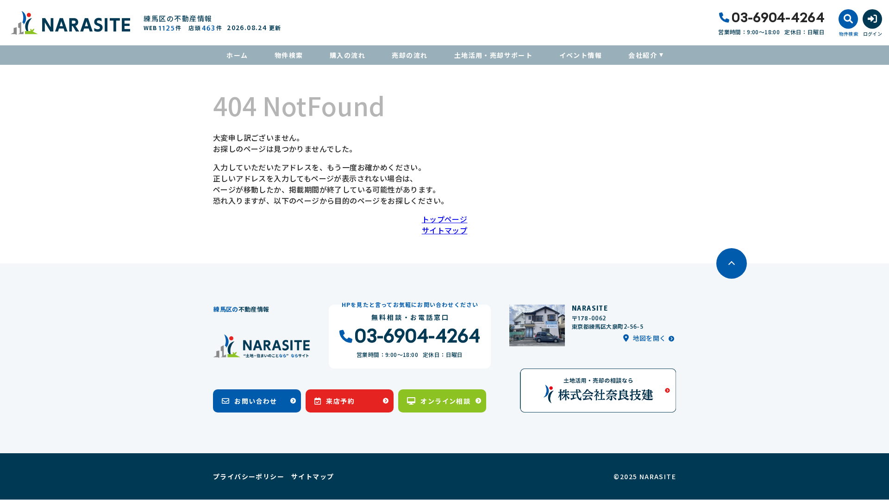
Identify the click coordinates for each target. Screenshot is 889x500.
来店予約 (340, 401)
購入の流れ (347, 55)
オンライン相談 (445, 401)
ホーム (237, 55)
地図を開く (649, 338)
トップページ (444, 219)
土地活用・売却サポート (493, 55)
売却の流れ (409, 55)
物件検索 (289, 55)
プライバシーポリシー (248, 476)
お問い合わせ (255, 401)
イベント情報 (580, 55)
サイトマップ (444, 230)
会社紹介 (642, 55)
